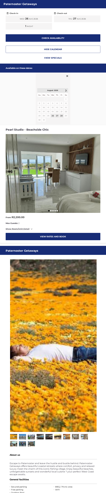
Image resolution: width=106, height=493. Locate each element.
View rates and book (53, 236)
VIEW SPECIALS (53, 58)
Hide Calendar (53, 49)
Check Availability (53, 38)
